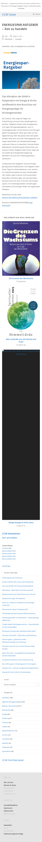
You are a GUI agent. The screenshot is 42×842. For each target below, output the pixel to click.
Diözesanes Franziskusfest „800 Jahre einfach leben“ (19, 631)
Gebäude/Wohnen (8, 731)
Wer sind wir (8, 782)
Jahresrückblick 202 (8, 551)
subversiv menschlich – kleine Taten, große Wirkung (19, 635)
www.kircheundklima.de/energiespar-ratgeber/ (20, 197)
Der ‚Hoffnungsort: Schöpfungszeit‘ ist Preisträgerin (19, 664)
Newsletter (8, 825)
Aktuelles (8, 39)
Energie (18, 39)
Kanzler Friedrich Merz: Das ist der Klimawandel (17, 582)
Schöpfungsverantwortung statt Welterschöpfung (18, 613)
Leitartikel (5, 739)
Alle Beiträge (6, 566)
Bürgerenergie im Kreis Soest (21, 522)
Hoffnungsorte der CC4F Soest (12, 578)
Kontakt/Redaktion (11, 805)
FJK (6, 36)
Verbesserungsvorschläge (13, 834)
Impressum (8, 808)
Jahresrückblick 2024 (9, 553)
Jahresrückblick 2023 (9, 556)
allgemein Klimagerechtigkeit (11, 702)
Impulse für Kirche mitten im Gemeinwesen (16, 672)
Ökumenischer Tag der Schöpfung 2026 (15, 609)
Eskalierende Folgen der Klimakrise (13, 598)
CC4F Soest (9, 14)
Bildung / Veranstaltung (10, 706)
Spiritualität (6, 751)
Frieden (4, 727)
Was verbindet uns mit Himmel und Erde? (21, 340)
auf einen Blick (7, 548)
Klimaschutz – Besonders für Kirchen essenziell (17, 590)
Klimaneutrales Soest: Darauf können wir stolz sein (19, 594)
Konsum (5, 735)
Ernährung (5, 718)
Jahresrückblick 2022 (9, 559)
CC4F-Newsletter (11, 533)
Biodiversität (6, 710)
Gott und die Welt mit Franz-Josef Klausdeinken (17, 586)
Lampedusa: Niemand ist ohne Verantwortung (17, 660)
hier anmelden (9, 537)
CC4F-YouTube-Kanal (13, 760)
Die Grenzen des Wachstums (21, 278)
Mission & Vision (10, 785)
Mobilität (5, 743)
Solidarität (5, 747)
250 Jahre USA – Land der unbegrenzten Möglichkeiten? (20, 668)
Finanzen (5, 722)
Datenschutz (8, 811)
